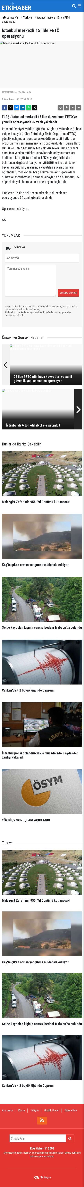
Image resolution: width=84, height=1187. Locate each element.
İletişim (35, 1110)
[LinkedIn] (22, 107)
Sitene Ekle (71, 1110)
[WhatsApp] (28, 107)
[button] (66, 107)
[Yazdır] (60, 107)
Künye (21, 1110)
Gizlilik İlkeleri (51, 1110)
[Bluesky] (16, 107)
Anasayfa (12, 17)
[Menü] (79, 6)
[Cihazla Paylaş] (34, 107)
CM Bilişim (45, 1177)
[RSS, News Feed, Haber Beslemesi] (42, 1121)
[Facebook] (4, 107)
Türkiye (27, 17)
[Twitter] (10, 107)
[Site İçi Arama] (74, 6)
